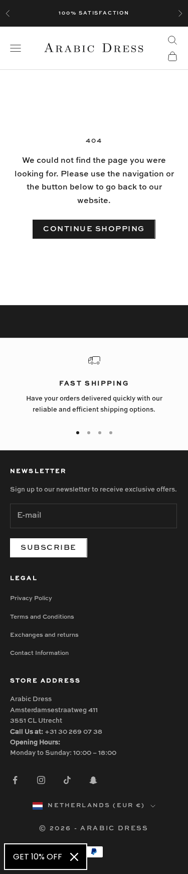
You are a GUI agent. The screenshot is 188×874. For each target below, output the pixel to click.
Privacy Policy (31, 599)
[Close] (74, 857)
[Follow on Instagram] (41, 780)
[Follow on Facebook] (15, 780)
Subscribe (49, 547)
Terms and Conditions (42, 617)
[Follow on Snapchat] (93, 780)
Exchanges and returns (44, 635)
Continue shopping (94, 229)
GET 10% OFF (37, 856)
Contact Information (39, 653)
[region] (94, 384)
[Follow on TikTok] (67, 780)
